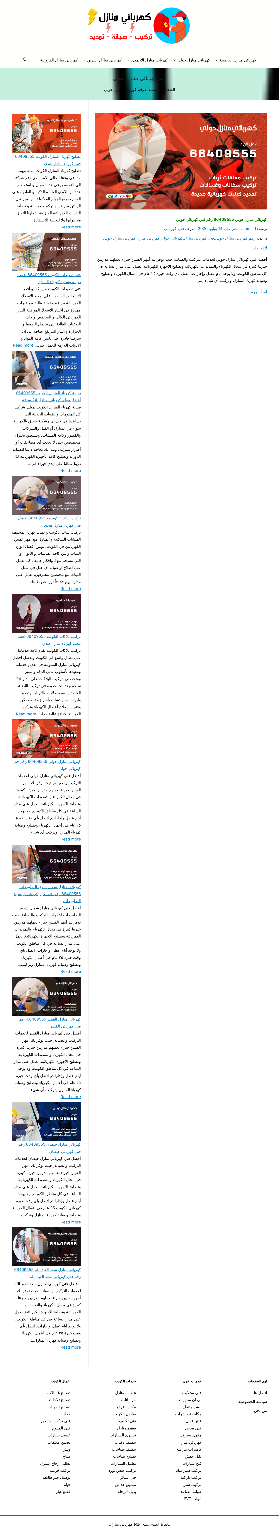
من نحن (260, 1410)
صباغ (67, 1456)
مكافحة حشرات (188, 1414)
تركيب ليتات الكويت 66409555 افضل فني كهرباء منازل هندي (49, 521)
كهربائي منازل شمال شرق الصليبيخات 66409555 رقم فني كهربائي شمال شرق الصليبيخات (47, 894)
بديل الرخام (126, 1491)
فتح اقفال (193, 1421)
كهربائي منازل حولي (193, 60)
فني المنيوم (61, 1428)
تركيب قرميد (60, 1470)
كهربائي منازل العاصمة (238, 60)
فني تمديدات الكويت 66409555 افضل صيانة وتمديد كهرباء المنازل (49, 278)
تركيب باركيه (191, 1477)
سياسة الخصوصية (252, 1401)
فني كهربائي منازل (199, 238)
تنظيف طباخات (124, 1449)
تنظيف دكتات (125, 1442)
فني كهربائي (174, 228)
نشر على (218, 228)
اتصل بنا (260, 1392)
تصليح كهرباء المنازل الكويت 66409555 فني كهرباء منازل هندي (48, 160)
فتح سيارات (191, 1463)
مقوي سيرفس (189, 1435)
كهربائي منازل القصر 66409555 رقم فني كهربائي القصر (50, 1022)
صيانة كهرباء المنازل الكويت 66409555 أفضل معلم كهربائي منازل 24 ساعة (48, 396)
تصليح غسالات (58, 1392)
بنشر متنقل (192, 1407)
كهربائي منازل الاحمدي (149, 60)
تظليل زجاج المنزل (55, 1463)
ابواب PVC (193, 1498)
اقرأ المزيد (258, 292)
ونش (67, 1449)
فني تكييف (127, 1421)
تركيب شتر (192, 1484)
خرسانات (128, 1399)
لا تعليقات (259, 248)
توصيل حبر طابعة (56, 1477)
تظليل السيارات (123, 1463)
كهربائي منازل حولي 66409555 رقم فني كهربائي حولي (221, 219)
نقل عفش (193, 1456)
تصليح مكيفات (59, 1442)
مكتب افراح (126, 1407)
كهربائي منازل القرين (104, 60)
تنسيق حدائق (125, 1484)
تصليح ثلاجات (59, 1399)
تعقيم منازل (126, 1428)
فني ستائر (128, 1477)
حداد (67, 1414)
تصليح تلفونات (59, 1407)
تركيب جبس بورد (122, 1470)
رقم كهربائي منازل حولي (235, 238)
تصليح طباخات (124, 1456)
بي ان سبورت (190, 1399)
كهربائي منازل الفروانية (59, 60)
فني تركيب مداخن (55, 1421)
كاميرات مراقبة (188, 1449)
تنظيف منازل (125, 1392)
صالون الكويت (124, 1414)
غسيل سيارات (59, 1435)
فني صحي (193, 1428)
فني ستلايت (191, 1392)
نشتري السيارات (122, 1435)
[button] (217, 60)
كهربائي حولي (172, 238)
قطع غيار (63, 1491)
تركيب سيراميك (188, 1470)
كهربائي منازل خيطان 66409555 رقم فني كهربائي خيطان (49, 1148)
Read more (71, 226)
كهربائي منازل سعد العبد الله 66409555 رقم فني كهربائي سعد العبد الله (47, 1273)
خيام (67, 1484)
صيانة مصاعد (190, 1491)
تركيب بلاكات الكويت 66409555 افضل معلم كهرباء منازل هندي (48, 640)
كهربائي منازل (148, 238)
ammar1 (248, 228)
